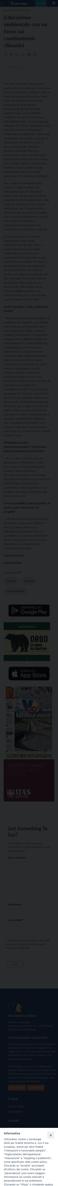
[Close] (50, 1135)
